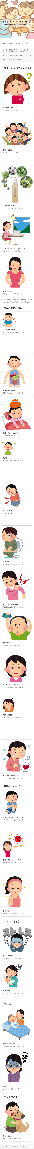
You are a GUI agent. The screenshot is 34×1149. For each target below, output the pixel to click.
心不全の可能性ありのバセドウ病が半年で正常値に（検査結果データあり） (15, 51)
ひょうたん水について (10, 205)
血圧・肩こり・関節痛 (10, 604)
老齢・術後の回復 (9, 1043)
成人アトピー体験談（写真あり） (13, 55)
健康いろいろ (7, 291)
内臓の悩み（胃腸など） (11, 390)
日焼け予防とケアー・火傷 (12, 860)
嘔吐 (4, 1086)
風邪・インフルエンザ (10, 433)
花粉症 (5, 458)
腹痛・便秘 (6, 561)
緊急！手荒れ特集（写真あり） (13, 59)
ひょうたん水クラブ (10, 3)
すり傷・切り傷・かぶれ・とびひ (14, 817)
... (23, 110)
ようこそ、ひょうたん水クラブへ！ (15, 248)
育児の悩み (6, 990)
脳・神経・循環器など (10, 775)
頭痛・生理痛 (7, 715)
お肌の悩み (6, 911)
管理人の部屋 (7, 150)
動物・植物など (8, 1136)
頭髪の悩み (6, 643)
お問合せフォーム (9, 107)
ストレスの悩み (8, 956)
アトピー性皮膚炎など (10, 329)
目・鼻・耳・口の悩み (10, 685)
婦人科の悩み (7, 510)
